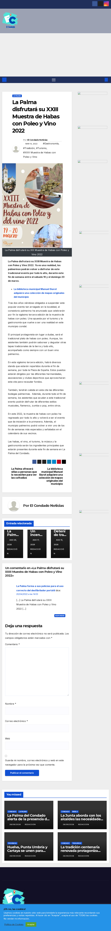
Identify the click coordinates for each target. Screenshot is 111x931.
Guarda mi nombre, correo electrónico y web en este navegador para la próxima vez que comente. (34, 762)
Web (7, 738)
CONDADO (12, 811)
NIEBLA (75, 811)
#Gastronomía (51, 143)
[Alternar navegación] (53, 80)
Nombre (10, 703)
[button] (101, 79)
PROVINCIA (12, 843)
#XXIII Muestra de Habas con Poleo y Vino (39, 154)
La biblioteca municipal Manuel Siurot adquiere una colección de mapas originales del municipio (51, 476)
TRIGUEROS (76, 843)
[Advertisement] (55, 55)
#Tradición (29, 148)
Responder (59, 616)
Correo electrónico (16, 721)
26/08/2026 (15, 824)
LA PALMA (17, 96)
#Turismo (41, 148)
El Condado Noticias (37, 140)
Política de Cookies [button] (13, 924)
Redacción (12, 551)
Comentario (12, 644)
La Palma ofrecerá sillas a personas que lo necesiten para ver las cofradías (24, 473)
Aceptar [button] (31, 924)
